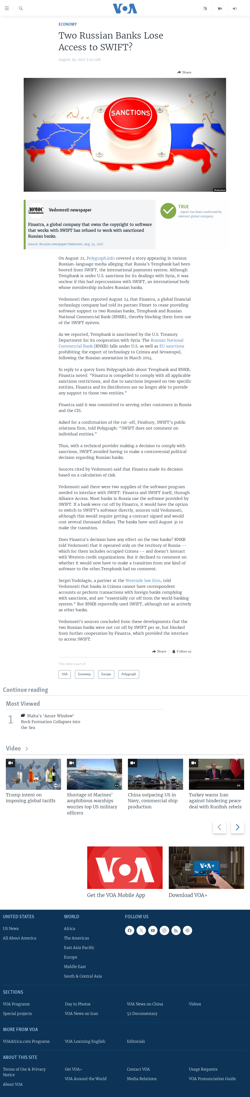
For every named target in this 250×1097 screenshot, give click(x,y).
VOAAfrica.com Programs (26, 1041)
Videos (195, 1004)
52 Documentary (142, 1013)
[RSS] (176, 930)
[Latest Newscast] (235, 8)
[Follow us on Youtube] (152, 930)
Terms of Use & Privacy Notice (24, 1072)
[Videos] (220, 8)
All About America (19, 938)
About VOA (13, 1084)
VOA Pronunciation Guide (212, 1078)
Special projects (17, 1013)
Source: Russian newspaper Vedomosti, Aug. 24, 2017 (65, 244)
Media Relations (142, 1078)
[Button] (184, 72)
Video (13, 749)
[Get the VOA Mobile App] (125, 867)
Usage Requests (203, 1069)
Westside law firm (143, 580)
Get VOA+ (73, 1069)
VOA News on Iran (81, 1013)
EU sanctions (171, 346)
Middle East (75, 966)
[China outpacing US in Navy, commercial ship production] (155, 774)
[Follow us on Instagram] (164, 930)
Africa (69, 928)
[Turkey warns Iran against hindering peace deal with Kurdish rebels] (216, 774)
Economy (68, 24)
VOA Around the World (86, 1078)
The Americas (76, 938)
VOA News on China (145, 1004)
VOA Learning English (85, 1041)
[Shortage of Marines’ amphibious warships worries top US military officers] (94, 774)
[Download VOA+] (206, 867)
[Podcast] (187, 930)
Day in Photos (78, 1004)
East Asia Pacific (79, 947)
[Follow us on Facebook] (129, 930)
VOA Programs (16, 1004)
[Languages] (205, 8)
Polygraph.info (101, 258)
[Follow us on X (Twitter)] (141, 930)
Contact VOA (138, 1069)
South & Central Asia (83, 976)
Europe (70, 957)
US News (11, 928)
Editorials (136, 1041)
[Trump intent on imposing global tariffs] (33, 774)
